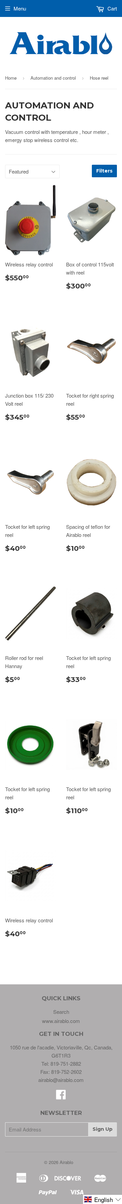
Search (61, 1011)
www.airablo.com (61, 1020)
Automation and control (53, 78)
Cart (111, 8)
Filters (104, 171)
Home (11, 78)
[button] (102, 1199)
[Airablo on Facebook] (61, 1096)
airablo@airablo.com (61, 1079)
